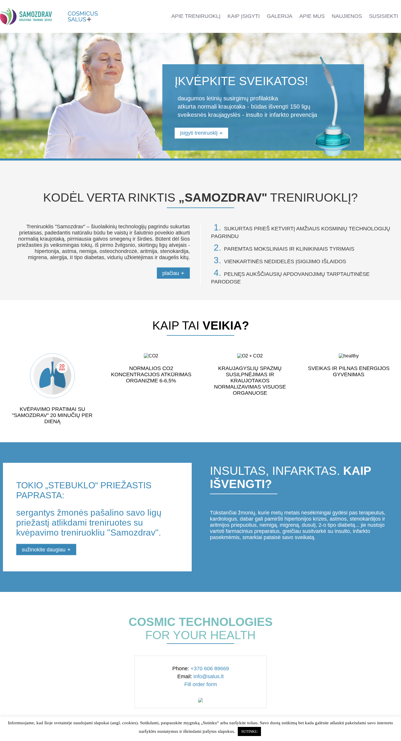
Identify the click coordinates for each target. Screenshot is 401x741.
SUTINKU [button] (249, 731)
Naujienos (347, 16)
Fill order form (200, 684)
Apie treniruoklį (195, 16)
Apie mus (312, 16)
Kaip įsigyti (244, 16)
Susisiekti (383, 16)
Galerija (279, 16)
